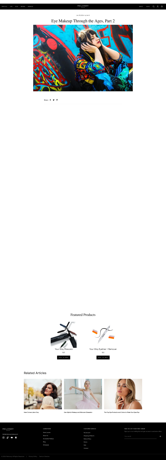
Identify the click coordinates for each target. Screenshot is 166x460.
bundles (30, 6)
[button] (154, 6)
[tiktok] (8, 438)
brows (23, 6)
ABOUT (141, 6)
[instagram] (3, 438)
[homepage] (83, 6)
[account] (158, 6)
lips (11, 6)
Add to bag (63, 357)
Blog (148, 6)
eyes (16, 6)
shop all (4, 6)
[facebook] (16, 438)
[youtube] (12, 438)
